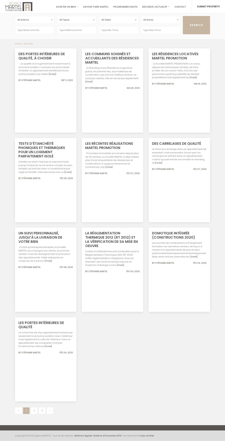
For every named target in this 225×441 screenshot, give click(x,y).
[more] (52, 74)
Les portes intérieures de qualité (41, 324)
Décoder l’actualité (154, 6)
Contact (180, 6)
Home (18, 43)
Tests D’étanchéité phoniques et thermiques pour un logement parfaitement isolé (41, 150)
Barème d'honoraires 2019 (107, 435)
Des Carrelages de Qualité (176, 143)
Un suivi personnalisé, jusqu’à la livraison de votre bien (40, 237)
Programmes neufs (125, 6)
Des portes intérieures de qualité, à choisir (41, 56)
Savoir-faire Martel (95, 6)
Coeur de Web (146, 435)
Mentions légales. (84, 435)
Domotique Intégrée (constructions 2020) (173, 235)
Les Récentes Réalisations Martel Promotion (109, 145)
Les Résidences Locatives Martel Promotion (175, 56)
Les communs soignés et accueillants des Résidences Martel (112, 58)
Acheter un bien (66, 6)
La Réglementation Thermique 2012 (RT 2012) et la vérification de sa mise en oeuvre (111, 239)
